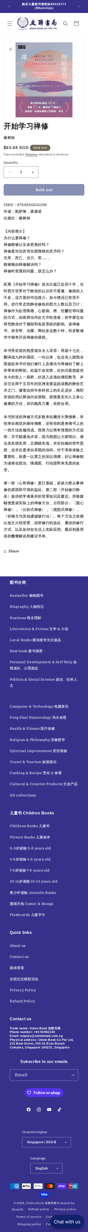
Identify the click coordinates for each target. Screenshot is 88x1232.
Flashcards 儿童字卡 (27, 915)
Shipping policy (29, 1224)
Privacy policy (65, 1209)
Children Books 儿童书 (30, 826)
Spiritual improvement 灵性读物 (38, 751)
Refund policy (38, 1209)
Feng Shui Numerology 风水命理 (38, 717)
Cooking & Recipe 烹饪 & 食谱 (36, 773)
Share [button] (14, 551)
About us (18, 946)
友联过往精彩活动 (24, 979)
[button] (9, 23)
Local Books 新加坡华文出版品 (35, 640)
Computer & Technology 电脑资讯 (39, 706)
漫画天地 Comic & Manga (32, 904)
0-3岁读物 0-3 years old (30, 848)
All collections (23, 795)
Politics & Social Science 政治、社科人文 (43, 682)
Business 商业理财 (25, 618)
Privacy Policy (23, 990)
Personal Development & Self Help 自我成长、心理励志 (43, 665)
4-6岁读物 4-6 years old (30, 859)
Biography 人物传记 (27, 607)
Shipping (31, 154)
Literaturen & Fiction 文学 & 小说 (39, 629)
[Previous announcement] (9, 6)
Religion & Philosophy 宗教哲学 (37, 740)
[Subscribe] (72, 1075)
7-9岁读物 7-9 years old (30, 870)
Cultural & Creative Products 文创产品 (44, 784)
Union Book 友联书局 (41, 1203)
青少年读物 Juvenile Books (33, 893)
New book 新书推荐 (26, 651)
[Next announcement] (79, 6)
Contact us (19, 957)
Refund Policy (22, 1001)
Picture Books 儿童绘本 (30, 837)
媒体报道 (17, 968)
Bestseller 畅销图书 (27, 595)
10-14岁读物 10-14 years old (33, 881)
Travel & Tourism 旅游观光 (33, 762)
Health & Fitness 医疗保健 (32, 728)
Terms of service (28, 1217)
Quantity (11, 162)
